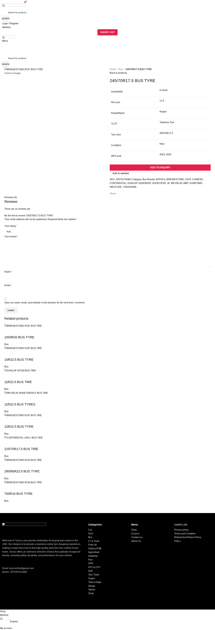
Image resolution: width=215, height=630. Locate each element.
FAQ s (177, 541)
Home (113, 69)
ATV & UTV (94, 567)
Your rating (10, 226)
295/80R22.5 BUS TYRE (22, 471)
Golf (90, 571)
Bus (121, 69)
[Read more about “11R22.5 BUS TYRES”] (8, 398)
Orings (91, 586)
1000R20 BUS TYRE (19, 337)
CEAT (188, 179)
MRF (185, 183)
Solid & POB (94, 548)
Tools (91, 593)
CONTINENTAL (118, 183)
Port (90, 560)
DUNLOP (132, 183)
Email (8, 285)
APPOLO (160, 179)
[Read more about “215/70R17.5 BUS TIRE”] (8, 443)
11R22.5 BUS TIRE (18, 382)
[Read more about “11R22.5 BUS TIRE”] (8, 376)
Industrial (93, 556)
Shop (134, 530)
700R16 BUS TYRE (18, 493)
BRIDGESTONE (175, 179)
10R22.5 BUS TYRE (18, 359)
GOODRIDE (144, 183)
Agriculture (93, 552)
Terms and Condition (185, 533)
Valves (91, 589)
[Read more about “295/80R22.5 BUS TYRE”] (8, 465)
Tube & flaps (94, 582)
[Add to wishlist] (16, 331)
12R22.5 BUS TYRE (18, 426)
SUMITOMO (195, 183)
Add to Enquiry (160, 167)
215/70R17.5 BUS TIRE (21, 449)
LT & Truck (93, 541)
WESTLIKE (116, 187)
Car (90, 530)
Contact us (136, 537)
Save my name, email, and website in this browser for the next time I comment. (44, 302)
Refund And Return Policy (187, 537)
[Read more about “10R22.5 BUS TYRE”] (8, 353)
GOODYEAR (159, 183)
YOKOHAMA (129, 187)
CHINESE (197, 179)
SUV (90, 533)
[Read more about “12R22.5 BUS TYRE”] (8, 420)
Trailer (91, 578)
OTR (90, 563)
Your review (11, 236)
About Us (136, 541)
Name (8, 271)
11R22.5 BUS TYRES (19, 404)
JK (168, 183)
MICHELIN (176, 183)
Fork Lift (92, 544)
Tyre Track (93, 574)
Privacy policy (181, 530)
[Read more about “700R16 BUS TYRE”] (8, 488)
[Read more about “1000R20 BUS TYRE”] (8, 331)
